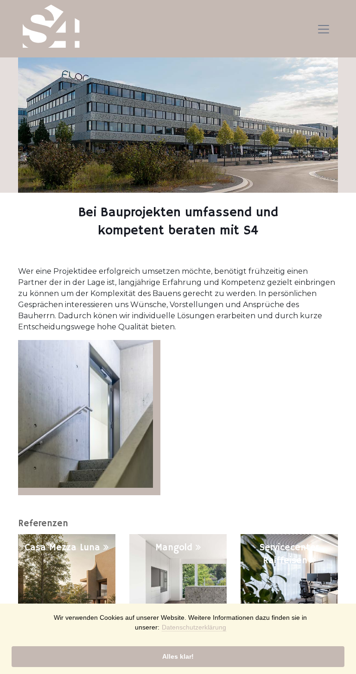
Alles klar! (178, 656)
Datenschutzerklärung (194, 627)
